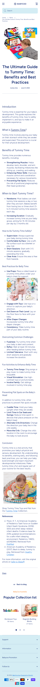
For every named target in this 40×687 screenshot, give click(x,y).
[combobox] (20, 11)
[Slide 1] (16, 630)
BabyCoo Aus (16, 675)
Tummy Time (18, 129)
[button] (37, 4)
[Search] (4, 11)
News (11, 17)
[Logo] (20, 4)
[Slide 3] (24, 630)
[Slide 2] (20, 630)
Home (4, 17)
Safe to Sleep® (17, 562)
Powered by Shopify (27, 675)
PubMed (10, 544)
